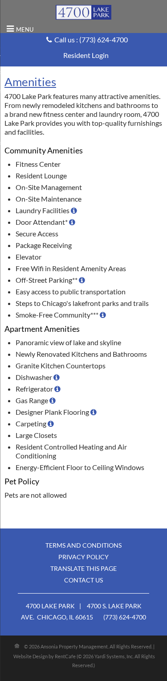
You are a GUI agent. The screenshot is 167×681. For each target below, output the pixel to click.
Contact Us (83, 580)
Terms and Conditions (83, 545)
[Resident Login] (86, 55)
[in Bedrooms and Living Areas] (51, 423)
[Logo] (83, 11)
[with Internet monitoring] (74, 210)
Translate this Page (83, 568)
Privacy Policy (83, 557)
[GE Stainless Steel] (56, 377)
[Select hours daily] (72, 222)
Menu (24, 29)
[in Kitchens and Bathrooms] (93, 412)
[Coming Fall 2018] (103, 314)
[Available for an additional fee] (82, 280)
